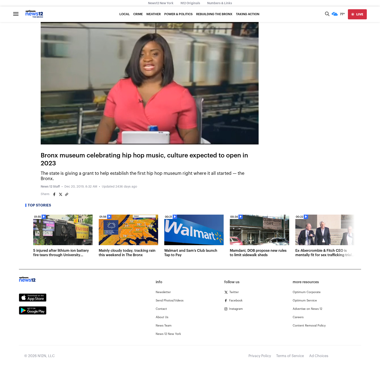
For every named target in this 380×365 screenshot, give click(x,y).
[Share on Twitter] (60, 194)
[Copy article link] (66, 194)
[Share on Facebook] (54, 194)
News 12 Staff (50, 186)
